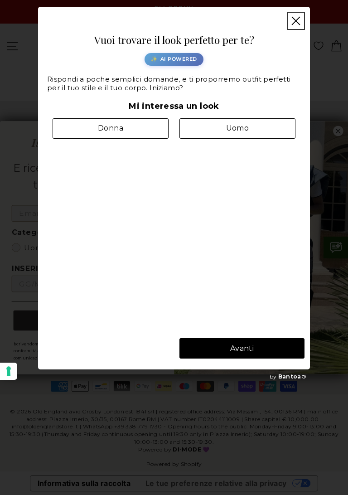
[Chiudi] (296, 21)
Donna (110, 128)
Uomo (237, 128)
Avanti (242, 348)
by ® (288, 376)
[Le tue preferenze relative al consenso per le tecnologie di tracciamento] (8, 371)
